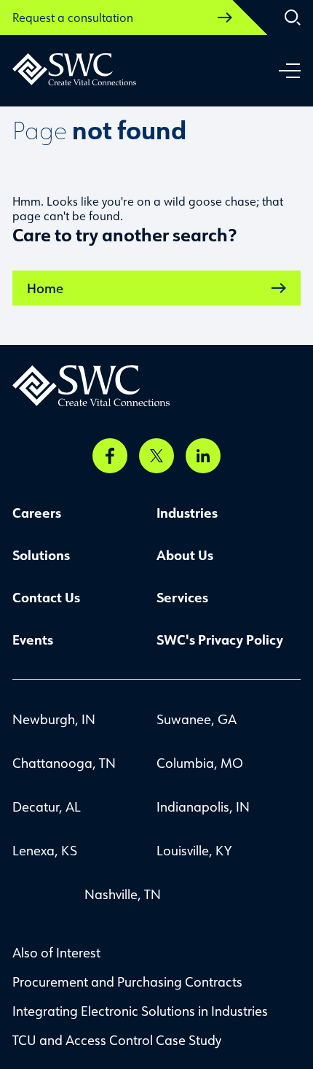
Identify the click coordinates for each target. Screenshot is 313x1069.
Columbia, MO (199, 762)
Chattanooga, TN (64, 762)
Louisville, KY (193, 850)
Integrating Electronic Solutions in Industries (140, 1010)
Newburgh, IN (53, 719)
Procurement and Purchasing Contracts (127, 981)
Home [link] (45, 288)
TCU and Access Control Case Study (116, 1040)
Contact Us (46, 597)
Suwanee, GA (196, 719)
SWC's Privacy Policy (219, 639)
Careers (36, 512)
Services (182, 597)
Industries (187, 512)
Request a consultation (72, 17)
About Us (184, 555)
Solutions (41, 555)
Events (32, 639)
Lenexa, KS (44, 850)
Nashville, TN (122, 894)
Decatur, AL (46, 806)
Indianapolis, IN (203, 806)
